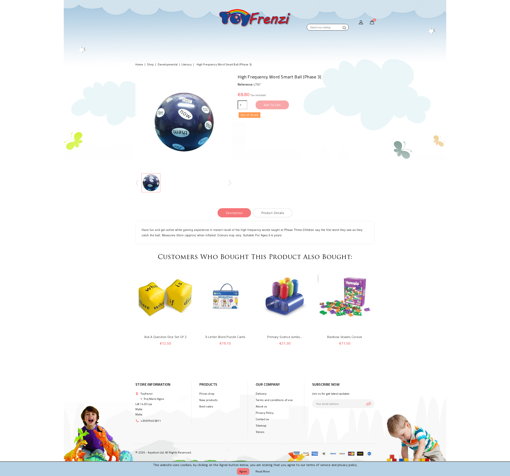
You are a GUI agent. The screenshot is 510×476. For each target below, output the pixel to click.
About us (261, 406)
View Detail (170, 322)
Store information (153, 384)
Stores (260, 432)
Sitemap (261, 425)
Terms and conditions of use (274, 400)
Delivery (261, 393)
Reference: (245, 84)
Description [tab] (234, 212)
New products (208, 400)
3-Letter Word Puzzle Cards (225, 336)
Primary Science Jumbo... (284, 336)
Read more (263, 471)
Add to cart (272, 104)
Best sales (206, 406)
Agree (243, 471)
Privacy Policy (265, 413)
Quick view (159, 322)
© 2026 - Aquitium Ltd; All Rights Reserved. (163, 452)
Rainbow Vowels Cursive (344, 336)
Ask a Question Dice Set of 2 (165, 336)
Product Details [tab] (272, 212)
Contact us (262, 419)
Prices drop (207, 393)
